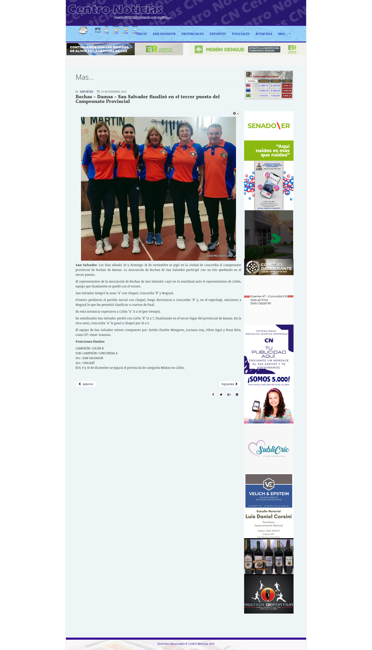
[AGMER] (269, 185)
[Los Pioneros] (269, 556)
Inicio (142, 34)
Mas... (283, 34)
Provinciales (192, 34)
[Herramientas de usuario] (236, 113)
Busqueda (264, 34)
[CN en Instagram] (269, 398)
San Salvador (164, 34)
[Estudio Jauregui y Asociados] (269, 300)
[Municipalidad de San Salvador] (269, 234)
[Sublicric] (269, 448)
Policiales (241, 34)
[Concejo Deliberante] (269, 267)
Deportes (86, 91)
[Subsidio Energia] (124, 49)
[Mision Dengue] (247, 49)
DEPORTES (218, 34)
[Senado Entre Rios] (269, 136)
